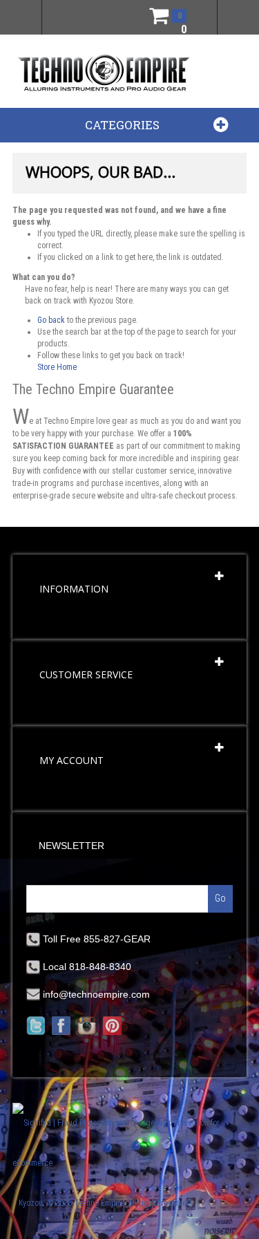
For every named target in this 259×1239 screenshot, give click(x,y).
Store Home (57, 367)
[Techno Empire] (103, 74)
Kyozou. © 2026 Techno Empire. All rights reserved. (106, 1203)
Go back (51, 320)
